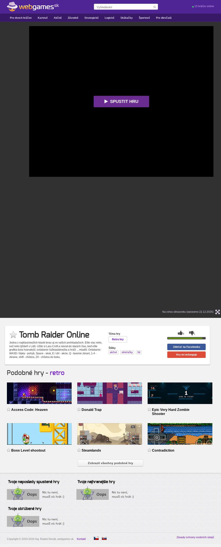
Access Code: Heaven (29, 410)
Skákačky (126, 17)
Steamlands (91, 450)
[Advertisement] (18, 90)
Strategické (91, 17)
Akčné (58, 17)
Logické (109, 17)
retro (57, 373)
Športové (144, 17)
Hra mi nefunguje (186, 354)
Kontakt (81, 539)
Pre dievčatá (164, 17)
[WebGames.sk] (33, 6)
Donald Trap (92, 410)
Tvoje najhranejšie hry (96, 482)
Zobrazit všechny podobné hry (110, 463)
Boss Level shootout (28, 450)
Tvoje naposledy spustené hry (33, 482)
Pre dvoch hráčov (21, 17)
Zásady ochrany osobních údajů (195, 537)
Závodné (73, 17)
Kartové (43, 17)
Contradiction (163, 450)
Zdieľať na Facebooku (186, 346)
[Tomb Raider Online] (96, 538)
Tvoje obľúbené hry (24, 509)
